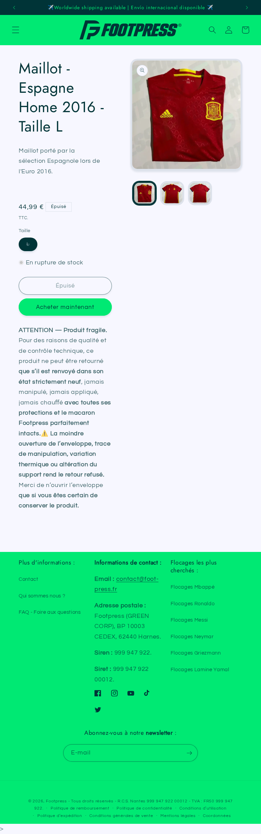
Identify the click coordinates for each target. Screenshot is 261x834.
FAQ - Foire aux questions (50, 612)
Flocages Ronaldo (193, 603)
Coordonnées (217, 816)
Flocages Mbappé (193, 587)
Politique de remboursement (80, 808)
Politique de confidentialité (144, 808)
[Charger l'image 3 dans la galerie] (200, 193)
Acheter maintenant (65, 307)
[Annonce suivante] (246, 7)
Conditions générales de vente (121, 816)
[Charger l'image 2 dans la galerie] (172, 193)
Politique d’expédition (59, 816)
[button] (15, 30)
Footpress (56, 801)
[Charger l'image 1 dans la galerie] (145, 193)
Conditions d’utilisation (202, 808)
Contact (28, 579)
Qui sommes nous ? (42, 595)
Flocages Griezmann (196, 653)
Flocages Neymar (192, 636)
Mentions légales (177, 816)
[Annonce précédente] (14, 7)
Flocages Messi (189, 620)
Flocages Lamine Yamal (200, 669)
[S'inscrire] (189, 753)
